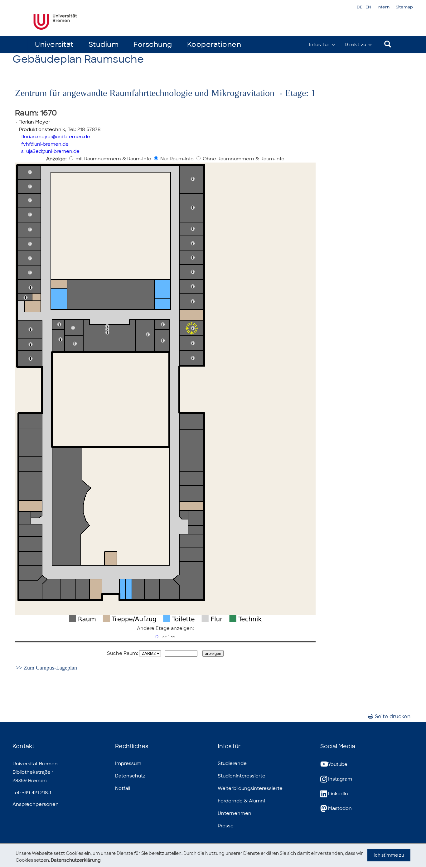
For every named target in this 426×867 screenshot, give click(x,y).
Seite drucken (392, 716)
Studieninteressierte (241, 776)
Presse (226, 826)
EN (368, 7)
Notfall (122, 788)
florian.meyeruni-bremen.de (55, 137)
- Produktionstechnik (40, 129)
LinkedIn (338, 794)
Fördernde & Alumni (241, 801)
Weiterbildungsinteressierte (250, 788)
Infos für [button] (319, 44)
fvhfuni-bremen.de (45, 144)
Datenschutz (130, 776)
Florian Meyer (34, 122)
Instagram (340, 779)
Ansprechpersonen (35, 804)
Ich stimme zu (389, 855)
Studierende (232, 763)
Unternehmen (234, 813)
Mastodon (340, 808)
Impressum (128, 763)
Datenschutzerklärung (76, 860)
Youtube (337, 764)
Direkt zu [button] (355, 44)
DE (359, 7)
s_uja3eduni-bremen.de (50, 151)
